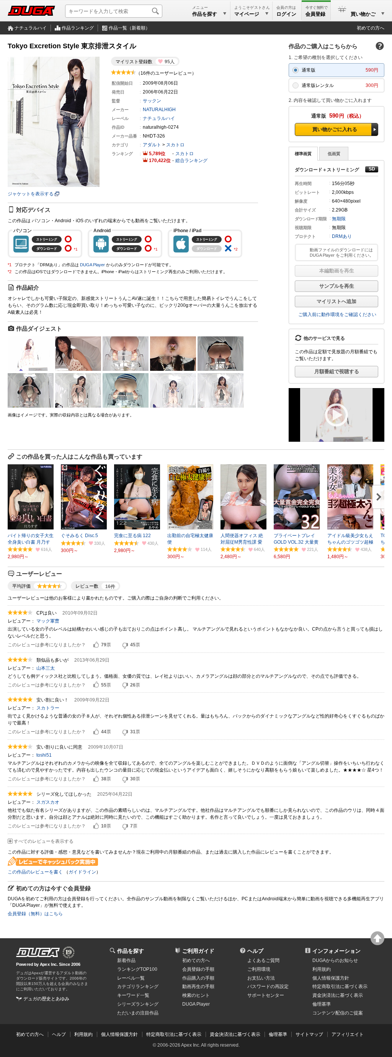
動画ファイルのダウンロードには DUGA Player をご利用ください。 (342, 252)
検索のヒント (196, 995)
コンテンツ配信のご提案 (337, 1013)
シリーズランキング (137, 1004)
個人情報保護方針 (330, 978)
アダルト (152, 144)
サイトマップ (309, 1034)
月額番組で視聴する (336, 371)
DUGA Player (92, 264)
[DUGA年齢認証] (38, 952)
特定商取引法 (340, 986)
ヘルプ (255, 951)
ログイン (286, 14)
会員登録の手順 (198, 969)
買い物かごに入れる (334, 129)
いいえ (125, 645)
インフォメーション (336, 951)
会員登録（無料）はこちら (35, 913)
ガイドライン (82, 872)
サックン (152, 100)
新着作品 (126, 960)
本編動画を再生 (336, 271)
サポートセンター (265, 995)
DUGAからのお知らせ (335, 960)
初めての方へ (370, 28)
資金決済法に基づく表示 (235, 1034)
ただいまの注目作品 (137, 1013)
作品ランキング (78, 28)
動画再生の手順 (198, 986)
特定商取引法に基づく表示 (173, 1034)
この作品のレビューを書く (35, 872)
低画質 (334, 153)
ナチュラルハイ (31, 28)
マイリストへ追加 (336, 301)
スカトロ (175, 144)
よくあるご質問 (263, 960)
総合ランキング (191, 160)
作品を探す (130, 951)
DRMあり (342, 236)
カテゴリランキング (137, 986)
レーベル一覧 (131, 978)
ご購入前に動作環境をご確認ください (337, 314)
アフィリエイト (348, 1034)
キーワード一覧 (133, 995)
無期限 (339, 218)
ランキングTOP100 (137, 969)
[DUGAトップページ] (31, 11)
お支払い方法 (261, 978)
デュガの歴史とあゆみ (46, 998)
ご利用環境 (258, 969)
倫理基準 (321, 1004)
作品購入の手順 (198, 978)
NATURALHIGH (159, 109)
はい (96, 645)
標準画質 (303, 153)
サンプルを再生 (336, 286)
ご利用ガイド (198, 951)
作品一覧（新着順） (129, 28)
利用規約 (321, 969)
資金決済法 (337, 995)
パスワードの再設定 (268, 986)
